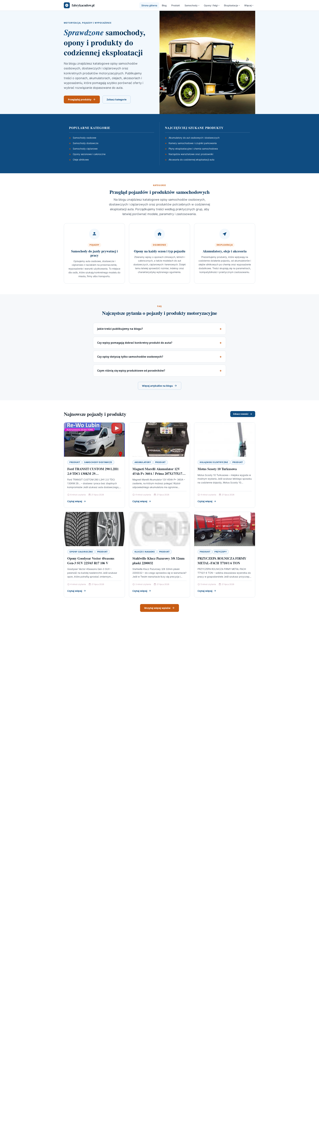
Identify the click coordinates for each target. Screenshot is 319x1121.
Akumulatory (143, 462)
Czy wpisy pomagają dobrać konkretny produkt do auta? (134, 343)
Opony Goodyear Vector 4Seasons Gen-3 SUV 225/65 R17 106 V (90, 560)
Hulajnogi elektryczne (214, 462)
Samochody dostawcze (98, 462)
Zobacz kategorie (116, 99)
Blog (164, 5)
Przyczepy (220, 551)
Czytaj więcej (74, 501)
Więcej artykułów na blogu (157, 385)
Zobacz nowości (240, 414)
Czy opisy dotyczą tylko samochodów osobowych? (130, 356)
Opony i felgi (211, 5)
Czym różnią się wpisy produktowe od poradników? (131, 370)
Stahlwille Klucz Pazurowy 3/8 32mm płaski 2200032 (158, 560)
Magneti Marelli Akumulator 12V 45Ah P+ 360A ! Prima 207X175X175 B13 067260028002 (158, 473)
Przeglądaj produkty (79, 99)
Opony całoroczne (81, 551)
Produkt (175, 5)
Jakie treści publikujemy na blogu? (120, 329)
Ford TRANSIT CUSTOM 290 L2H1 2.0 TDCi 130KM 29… (92, 471)
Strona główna (149, 5)
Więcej (248, 5)
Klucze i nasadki (145, 551)
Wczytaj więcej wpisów (157, 608)
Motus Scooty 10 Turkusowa (217, 468)
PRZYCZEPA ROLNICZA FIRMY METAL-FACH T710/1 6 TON (222, 560)
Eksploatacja (231, 5)
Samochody (191, 5)
